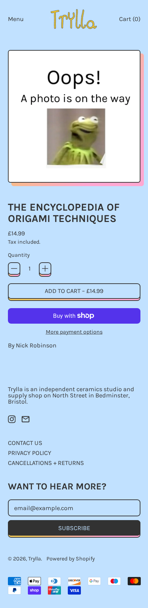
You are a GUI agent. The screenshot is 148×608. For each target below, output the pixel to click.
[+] (45, 268)
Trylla (34, 558)
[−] (14, 268)
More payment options (74, 332)
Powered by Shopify (70, 558)
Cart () (129, 20)
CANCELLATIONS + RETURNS (46, 463)
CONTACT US (25, 443)
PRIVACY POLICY (29, 453)
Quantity (19, 255)
